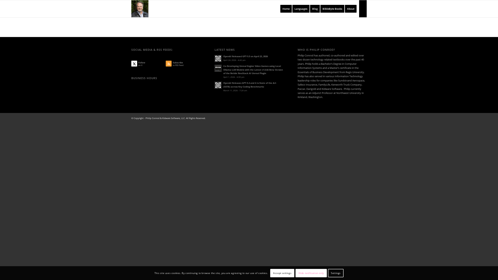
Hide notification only (311, 273)
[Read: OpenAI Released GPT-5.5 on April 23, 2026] (218, 58)
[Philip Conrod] (139, 8)
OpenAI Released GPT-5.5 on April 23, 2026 (245, 56)
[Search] (363, 8)
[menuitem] (286, 8)
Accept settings (282, 273)
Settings (336, 273)
